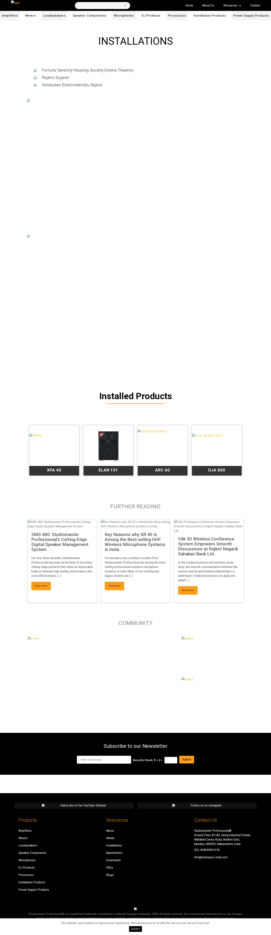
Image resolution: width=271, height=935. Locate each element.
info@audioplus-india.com (210, 857)
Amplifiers (10, 15)
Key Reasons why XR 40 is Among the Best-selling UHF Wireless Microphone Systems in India (135, 542)
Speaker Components (89, 15)
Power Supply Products (251, 15)
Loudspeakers (54, 15)
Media (110, 838)
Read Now (41, 586)
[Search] (125, 5)
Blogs (110, 875)
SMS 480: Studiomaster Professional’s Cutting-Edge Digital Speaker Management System (59, 542)
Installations (114, 845)
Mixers (30, 15)
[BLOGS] (187, 679)
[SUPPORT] (187, 638)
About (110, 830)
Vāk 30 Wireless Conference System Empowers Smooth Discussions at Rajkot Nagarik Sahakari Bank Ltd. (208, 546)
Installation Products (210, 15)
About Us (208, 5)
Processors (177, 15)
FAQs (109, 867)
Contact (255, 5)
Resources (230, 5)
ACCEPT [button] (135, 929)
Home (189, 5)
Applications (114, 853)
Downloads (113, 860)
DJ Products (151, 15)
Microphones (124, 15)
